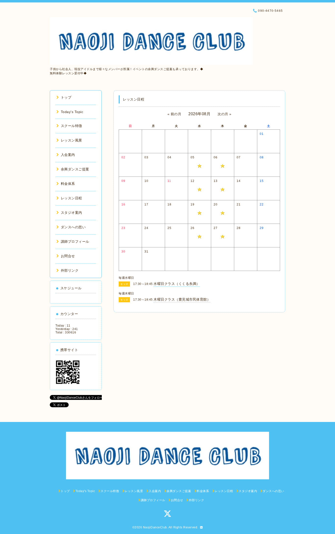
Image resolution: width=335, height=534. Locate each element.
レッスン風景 (71, 140)
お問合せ (68, 256)
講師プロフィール (75, 241)
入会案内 (68, 155)
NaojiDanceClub (155, 527)
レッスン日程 (71, 198)
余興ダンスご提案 (75, 169)
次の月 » (225, 114)
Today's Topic (72, 112)
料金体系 (68, 184)
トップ (66, 97)
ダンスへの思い (73, 227)
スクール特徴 (71, 126)
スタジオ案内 (71, 213)
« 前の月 (174, 114)
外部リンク (69, 270)
